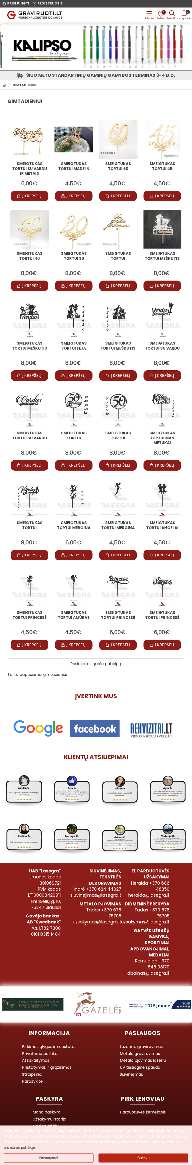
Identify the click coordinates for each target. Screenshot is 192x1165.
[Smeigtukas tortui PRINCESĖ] (29, 588)
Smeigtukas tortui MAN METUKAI (162, 438)
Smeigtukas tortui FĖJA (74, 346)
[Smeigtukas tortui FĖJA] (73, 319)
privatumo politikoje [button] (19, 1147)
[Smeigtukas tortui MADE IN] (73, 139)
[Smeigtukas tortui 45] (162, 139)
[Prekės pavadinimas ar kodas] (172, 15)
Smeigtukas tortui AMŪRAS (74, 615)
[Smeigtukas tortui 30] (73, 229)
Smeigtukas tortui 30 (74, 256)
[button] (29, 196)
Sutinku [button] (143, 1158)
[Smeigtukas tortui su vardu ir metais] (29, 139)
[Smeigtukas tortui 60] (118, 139)
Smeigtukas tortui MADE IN (74, 166)
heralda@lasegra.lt (149, 895)
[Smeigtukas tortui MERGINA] (73, 498)
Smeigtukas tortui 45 (162, 166)
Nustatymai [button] (48, 1158)
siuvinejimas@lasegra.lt (95, 895)
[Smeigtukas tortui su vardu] (162, 319)
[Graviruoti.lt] (149, 15)
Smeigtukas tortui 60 (118, 166)
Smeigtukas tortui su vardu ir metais (29, 168)
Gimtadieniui (24, 85)
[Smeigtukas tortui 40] (29, 229)
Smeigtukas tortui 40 (29, 256)
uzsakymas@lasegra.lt (97, 922)
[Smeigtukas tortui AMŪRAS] (73, 588)
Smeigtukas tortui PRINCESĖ (29, 615)
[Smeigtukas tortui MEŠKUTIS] (162, 229)
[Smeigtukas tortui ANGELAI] (162, 498)
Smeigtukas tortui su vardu (162, 346)
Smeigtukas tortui (118, 256)
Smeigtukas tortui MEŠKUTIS (162, 256)
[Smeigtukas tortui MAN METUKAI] (162, 408)
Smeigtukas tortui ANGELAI (162, 525)
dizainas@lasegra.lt (148, 973)
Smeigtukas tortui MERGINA (73, 525)
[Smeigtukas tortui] (118, 229)
